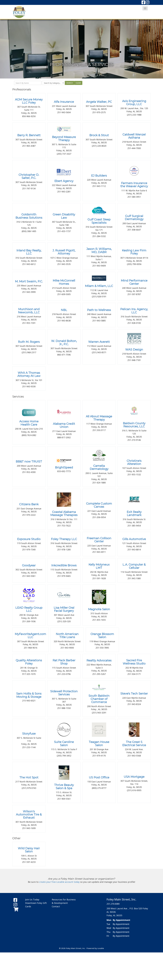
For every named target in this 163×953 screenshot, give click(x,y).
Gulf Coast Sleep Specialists (99, 221)
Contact (56, 906)
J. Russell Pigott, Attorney (64, 252)
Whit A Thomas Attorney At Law (28, 374)
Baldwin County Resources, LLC (134, 424)
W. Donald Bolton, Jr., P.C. (64, 342)
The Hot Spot (28, 777)
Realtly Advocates (99, 660)
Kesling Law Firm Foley (134, 252)
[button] (145, 8)
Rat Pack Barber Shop (64, 662)
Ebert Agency (64, 181)
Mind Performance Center (134, 282)
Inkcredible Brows (64, 565)
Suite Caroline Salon (64, 743)
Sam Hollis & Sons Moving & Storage (29, 695)
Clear (78, 83)
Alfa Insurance (64, 101)
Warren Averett (99, 341)
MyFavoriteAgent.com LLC (30, 635)
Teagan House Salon (99, 743)
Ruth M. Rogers (29, 341)
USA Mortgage (134, 776)
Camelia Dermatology (99, 467)
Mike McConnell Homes (64, 282)
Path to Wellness (99, 310)
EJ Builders (99, 175)
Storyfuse (29, 733)
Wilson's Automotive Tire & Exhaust (29, 814)
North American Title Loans (67, 635)
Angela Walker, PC (99, 101)
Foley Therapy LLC (64, 539)
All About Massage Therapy (99, 418)
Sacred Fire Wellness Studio (134, 662)
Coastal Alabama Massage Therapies (64, 513)
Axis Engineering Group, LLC (134, 102)
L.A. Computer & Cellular (134, 566)
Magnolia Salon (99, 609)
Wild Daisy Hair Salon (29, 850)
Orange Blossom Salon (102, 635)
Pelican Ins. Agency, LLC (134, 310)
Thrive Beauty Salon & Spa (64, 786)
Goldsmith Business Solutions (29, 216)
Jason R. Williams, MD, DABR (99, 250)
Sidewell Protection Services (64, 692)
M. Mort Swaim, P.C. (29, 281)
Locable (100, 948)
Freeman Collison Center (99, 539)
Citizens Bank (29, 504)
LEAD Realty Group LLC (28, 609)
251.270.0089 (113, 903)
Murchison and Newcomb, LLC (29, 310)
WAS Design (134, 349)
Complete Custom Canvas (99, 505)
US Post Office (99, 777)
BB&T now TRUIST (29, 461)
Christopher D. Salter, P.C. (29, 176)
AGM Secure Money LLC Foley (29, 101)
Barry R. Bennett (29, 135)
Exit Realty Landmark (134, 513)
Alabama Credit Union (64, 425)
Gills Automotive (134, 539)
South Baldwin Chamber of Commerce (99, 699)
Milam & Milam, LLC (99, 286)
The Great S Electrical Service (134, 743)
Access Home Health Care (29, 423)
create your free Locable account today (59, 881)
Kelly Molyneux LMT (99, 566)
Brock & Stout (99, 135)
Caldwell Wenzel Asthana (134, 136)
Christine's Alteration (134, 462)
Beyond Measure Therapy (64, 138)
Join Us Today (32, 899)
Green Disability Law (64, 216)
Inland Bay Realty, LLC (28, 252)
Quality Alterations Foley (29, 662)
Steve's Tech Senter (134, 693)
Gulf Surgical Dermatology (134, 217)
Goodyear (29, 565)
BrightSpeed (64, 467)
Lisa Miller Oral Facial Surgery (64, 609)
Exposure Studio (29, 539)
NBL (64, 310)
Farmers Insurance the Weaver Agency (134, 184)
